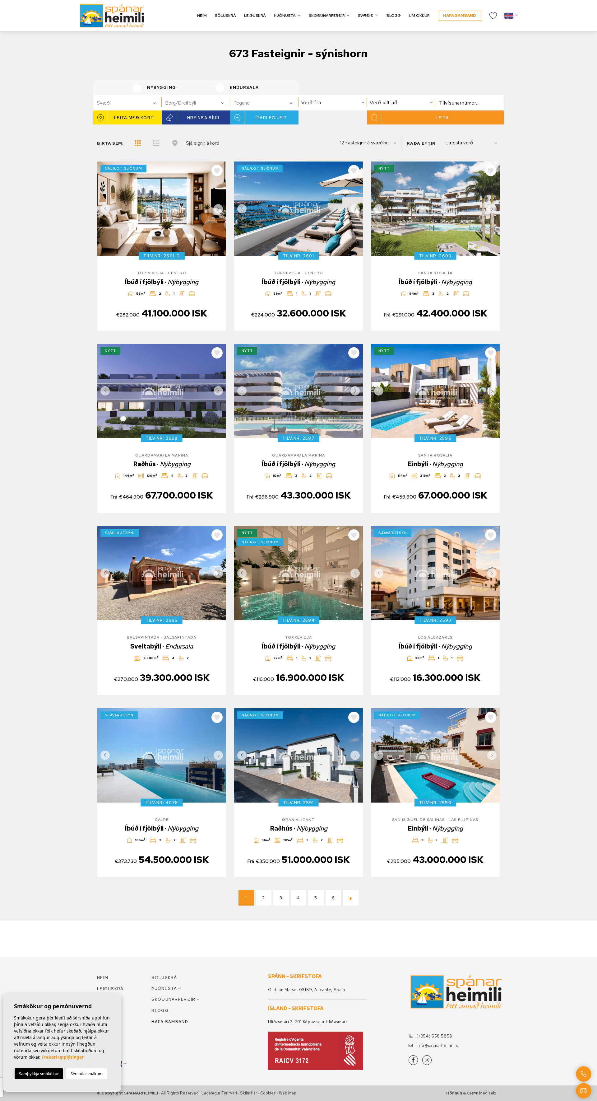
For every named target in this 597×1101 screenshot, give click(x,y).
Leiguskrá (255, 15)
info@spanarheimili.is (437, 1045)
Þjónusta (285, 15)
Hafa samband (459, 15)
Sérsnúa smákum (87, 1073)
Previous (103, 209)
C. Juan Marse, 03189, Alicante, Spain (306, 989)
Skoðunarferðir (327, 15)
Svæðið (365, 15)
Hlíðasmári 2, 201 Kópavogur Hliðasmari (307, 1021)
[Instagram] (427, 1060)
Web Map (287, 1093)
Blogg (393, 15)
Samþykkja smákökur (39, 1073)
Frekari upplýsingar (63, 1057)
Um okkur (419, 15)
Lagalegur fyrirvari (219, 1093)
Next (220, 209)
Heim (202, 15)
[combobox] (127, 102)
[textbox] (130, 103)
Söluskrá (225, 15)
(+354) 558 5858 (433, 1036)
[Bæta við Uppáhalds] (217, 170)
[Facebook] (413, 1060)
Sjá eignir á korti (202, 143)
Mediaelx (487, 1093)
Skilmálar (248, 1093)
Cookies (268, 1093)
